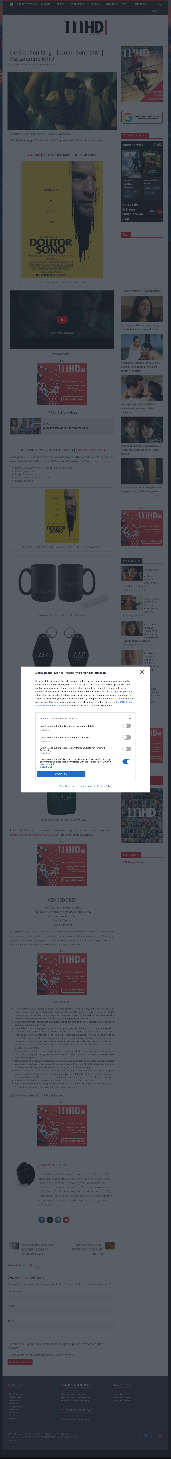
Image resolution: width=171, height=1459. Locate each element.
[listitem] (85, 718)
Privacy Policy (104, 786)
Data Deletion (66, 786)
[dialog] (85, 729)
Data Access (85, 786)
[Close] (143, 673)
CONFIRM (61, 774)
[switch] (126, 726)
